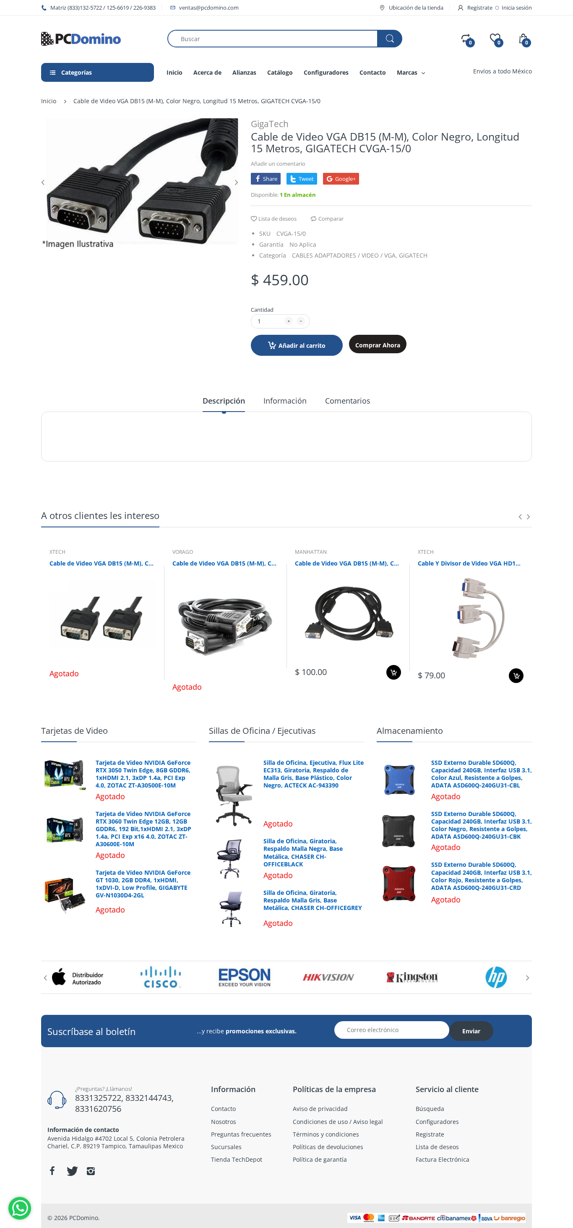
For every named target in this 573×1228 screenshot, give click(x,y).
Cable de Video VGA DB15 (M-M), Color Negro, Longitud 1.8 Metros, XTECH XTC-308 (102, 563)
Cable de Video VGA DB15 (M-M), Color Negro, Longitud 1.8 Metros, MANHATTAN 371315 (348, 563)
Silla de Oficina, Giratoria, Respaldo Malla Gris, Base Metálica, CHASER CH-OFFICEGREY (312, 900)
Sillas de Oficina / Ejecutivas (262, 730)
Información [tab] (285, 401)
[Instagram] (90, 1171)
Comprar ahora (377, 345)
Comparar (331, 218)
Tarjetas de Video (74, 730)
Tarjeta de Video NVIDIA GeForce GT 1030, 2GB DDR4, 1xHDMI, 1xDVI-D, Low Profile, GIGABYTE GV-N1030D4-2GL (143, 884)
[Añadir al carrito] (393, 672)
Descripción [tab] (224, 401)
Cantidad (262, 309)
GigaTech (270, 124)
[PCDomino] (81, 38)
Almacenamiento (410, 730)
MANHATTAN (311, 551)
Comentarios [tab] (347, 401)
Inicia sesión (517, 7)
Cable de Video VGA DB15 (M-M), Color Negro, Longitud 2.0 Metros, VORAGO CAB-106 (225, 563)
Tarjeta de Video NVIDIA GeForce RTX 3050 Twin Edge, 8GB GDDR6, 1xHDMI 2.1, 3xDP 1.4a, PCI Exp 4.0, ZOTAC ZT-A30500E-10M (143, 774)
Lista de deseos (277, 218)
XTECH (57, 551)
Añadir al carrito (302, 345)
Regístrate (480, 7)
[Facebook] (52, 1171)
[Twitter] (71, 1171)
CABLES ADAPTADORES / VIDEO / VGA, (344, 255)
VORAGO (182, 551)
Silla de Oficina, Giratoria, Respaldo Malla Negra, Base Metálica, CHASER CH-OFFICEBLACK (303, 852)
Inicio (48, 101)
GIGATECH (413, 255)
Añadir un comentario (278, 163)
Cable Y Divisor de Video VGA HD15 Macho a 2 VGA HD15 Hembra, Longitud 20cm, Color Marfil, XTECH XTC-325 (471, 563)
